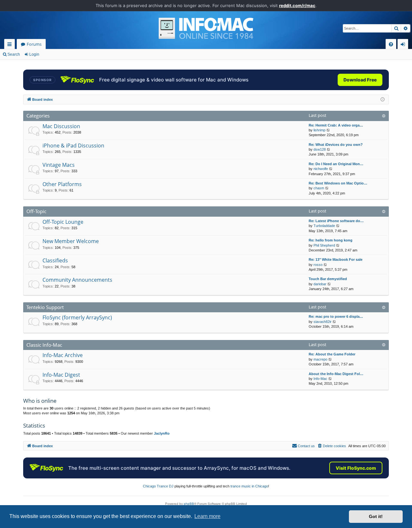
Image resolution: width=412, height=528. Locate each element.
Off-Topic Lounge (62, 221)
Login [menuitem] (404, 45)
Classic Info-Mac (44, 345)
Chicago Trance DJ (158, 486)
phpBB (189, 503)
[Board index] (206, 28)
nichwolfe (321, 169)
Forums (34, 44)
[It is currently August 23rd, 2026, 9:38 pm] (382, 99)
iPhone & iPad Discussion (73, 145)
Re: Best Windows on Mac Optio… (338, 183)
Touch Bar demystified (328, 279)
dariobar (320, 284)
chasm (319, 188)
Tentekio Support (45, 307)
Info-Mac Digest (61, 374)
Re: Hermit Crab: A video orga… (336, 125)
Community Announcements (77, 279)
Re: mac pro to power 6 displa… (336, 316)
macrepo (320, 359)
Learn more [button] (207, 516)
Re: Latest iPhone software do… (336, 221)
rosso (318, 265)
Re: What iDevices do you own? (336, 144)
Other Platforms (62, 184)
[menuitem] (391, 44)
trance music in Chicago (249, 486)
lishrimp (319, 130)
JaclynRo (162, 433)
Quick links (10, 45)
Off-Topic (36, 211)
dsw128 (320, 149)
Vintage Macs (58, 164)
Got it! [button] (376, 516)
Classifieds (55, 260)
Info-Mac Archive (62, 355)
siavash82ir (323, 322)
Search (13, 54)
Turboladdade (324, 226)
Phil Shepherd (324, 245)
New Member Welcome (70, 241)
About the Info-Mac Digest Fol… (336, 374)
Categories (38, 115)
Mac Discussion (61, 126)
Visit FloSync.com (356, 468)
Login (34, 54)
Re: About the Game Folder (332, 354)
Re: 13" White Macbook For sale (335, 259)
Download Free (360, 79)
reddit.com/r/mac (297, 5)
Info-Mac (320, 379)
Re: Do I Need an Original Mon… (336, 164)
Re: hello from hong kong (330, 240)
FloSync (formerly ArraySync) (77, 317)
